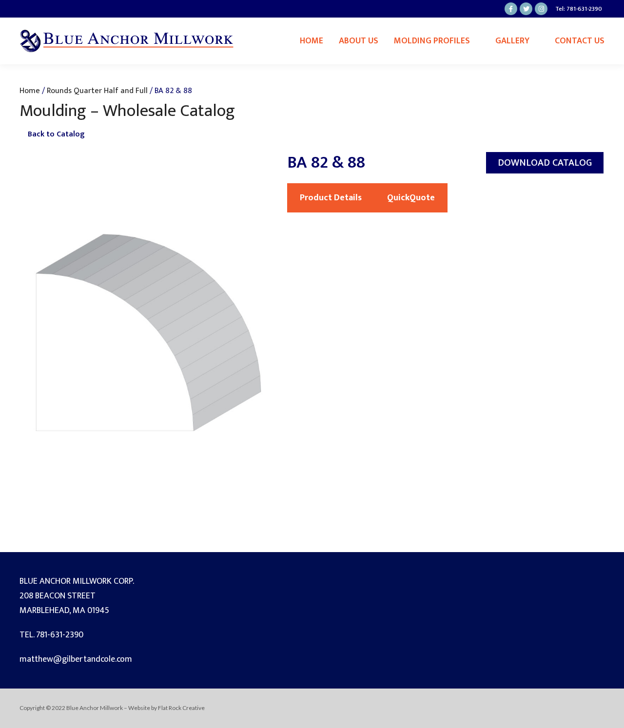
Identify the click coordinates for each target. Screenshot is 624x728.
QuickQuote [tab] (411, 198)
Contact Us (579, 41)
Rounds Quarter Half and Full (97, 90)
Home (311, 41)
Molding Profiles (432, 41)
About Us (358, 41)
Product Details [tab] (331, 198)
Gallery (512, 41)
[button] (545, 162)
